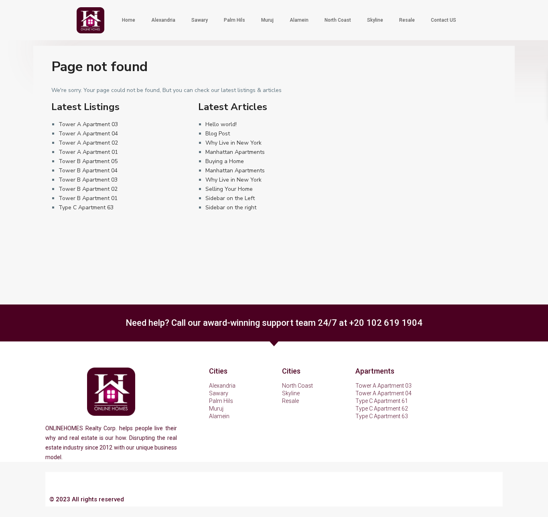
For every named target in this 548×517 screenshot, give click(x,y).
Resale (407, 20)
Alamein (299, 20)
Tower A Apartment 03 (88, 124)
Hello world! (221, 124)
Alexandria (163, 20)
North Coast (338, 20)
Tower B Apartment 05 (88, 161)
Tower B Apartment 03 (88, 180)
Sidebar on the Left (230, 198)
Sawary (199, 20)
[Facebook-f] (433, 500)
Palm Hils (234, 20)
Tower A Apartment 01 (88, 152)
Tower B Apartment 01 (88, 198)
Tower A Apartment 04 (88, 133)
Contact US (443, 20)
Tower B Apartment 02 (88, 189)
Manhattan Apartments (235, 152)
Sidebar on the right (230, 207)
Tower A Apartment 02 (88, 143)
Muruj (267, 20)
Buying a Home (224, 161)
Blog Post (217, 133)
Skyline (375, 20)
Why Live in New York (233, 143)
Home (128, 20)
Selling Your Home (229, 189)
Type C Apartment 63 (86, 207)
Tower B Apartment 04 (88, 170)
